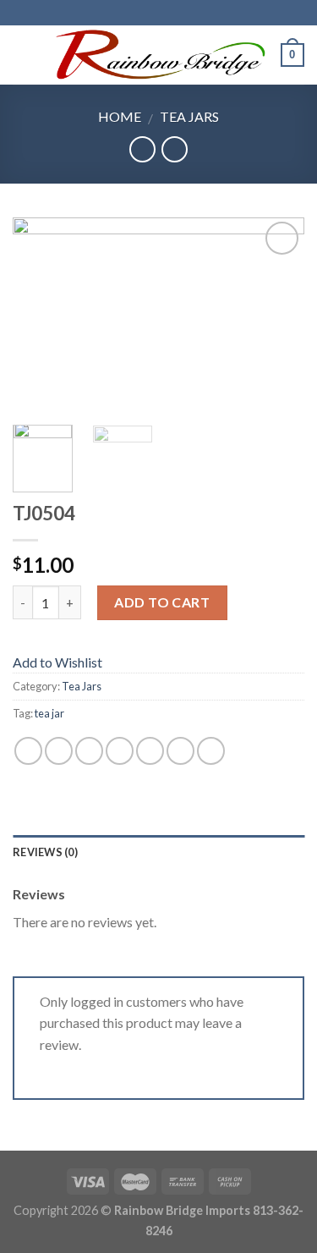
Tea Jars (189, 116)
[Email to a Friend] (120, 751)
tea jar (49, 713)
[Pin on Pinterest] (150, 751)
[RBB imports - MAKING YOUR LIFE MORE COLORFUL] (157, 55)
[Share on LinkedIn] (211, 751)
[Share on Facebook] (59, 751)
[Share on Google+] (180, 751)
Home (119, 116)
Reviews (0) (45, 852)
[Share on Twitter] (89, 751)
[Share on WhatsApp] (28, 751)
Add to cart (162, 602)
